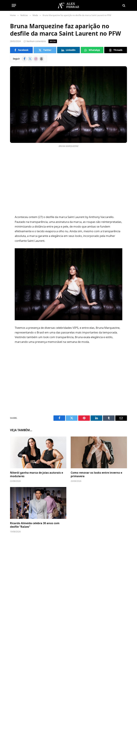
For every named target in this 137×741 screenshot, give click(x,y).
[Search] (123, 5)
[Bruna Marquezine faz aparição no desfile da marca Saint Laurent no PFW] (68, 104)
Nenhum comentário (36, 41)
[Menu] (14, 5)
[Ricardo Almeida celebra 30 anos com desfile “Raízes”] (38, 503)
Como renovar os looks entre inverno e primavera (96, 474)
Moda (53, 41)
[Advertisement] (68, 182)
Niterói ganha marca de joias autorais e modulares (36, 474)
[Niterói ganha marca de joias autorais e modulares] (38, 452)
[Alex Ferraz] (68, 5)
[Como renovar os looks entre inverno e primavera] (99, 452)
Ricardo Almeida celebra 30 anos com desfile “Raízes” (34, 525)
